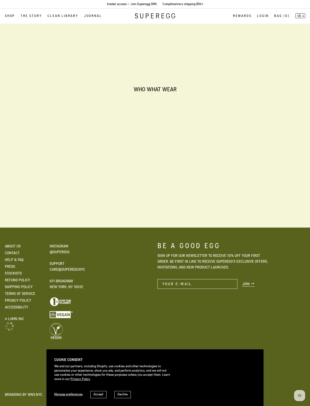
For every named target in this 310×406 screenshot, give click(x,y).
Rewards (242, 16)
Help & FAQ (14, 260)
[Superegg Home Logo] (155, 17)
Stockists (13, 273)
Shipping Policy (19, 287)
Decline (122, 394)
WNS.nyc (35, 395)
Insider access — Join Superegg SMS (132, 4)
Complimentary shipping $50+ (183, 4)
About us (13, 246)
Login (263, 16)
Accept (98, 394)
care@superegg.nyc (67, 269)
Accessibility (16, 307)
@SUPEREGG (60, 252)
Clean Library (62, 16)
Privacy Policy (80, 379)
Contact (12, 253)
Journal (93, 16)
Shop (10, 16)
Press (10, 266)
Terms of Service (20, 294)
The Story (31, 16)
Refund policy (17, 280)
